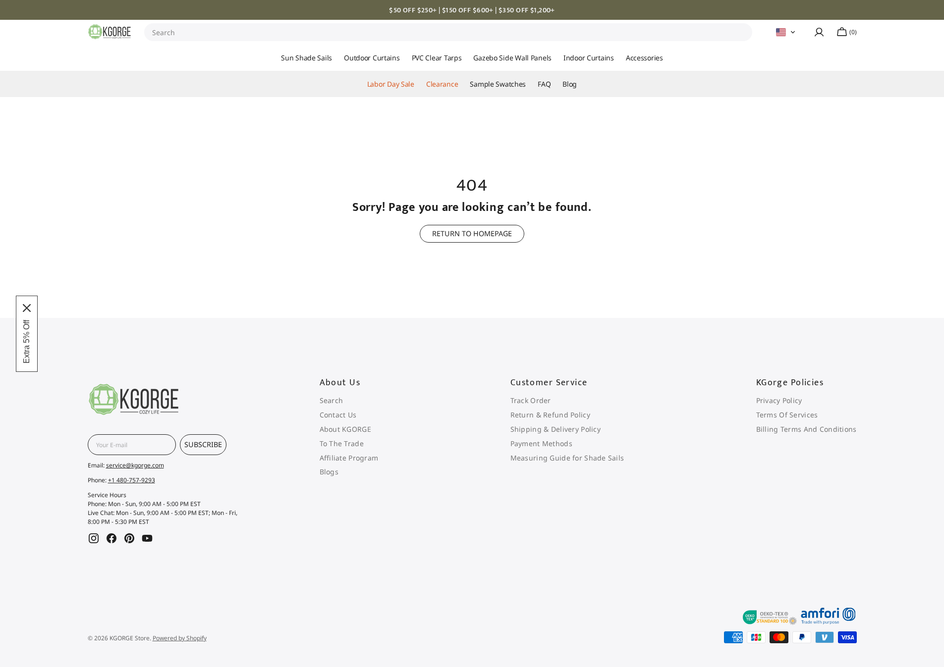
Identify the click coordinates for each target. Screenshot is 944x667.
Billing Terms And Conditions (806, 429)
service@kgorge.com (135, 465)
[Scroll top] (918, 533)
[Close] (27, 308)
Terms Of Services (787, 414)
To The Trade (342, 443)
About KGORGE (345, 429)
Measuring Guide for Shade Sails (567, 457)
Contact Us (338, 414)
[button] (786, 32)
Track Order (530, 401)
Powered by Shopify (180, 638)
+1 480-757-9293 (131, 480)
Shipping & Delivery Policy (555, 429)
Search (163, 32)
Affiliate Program (349, 457)
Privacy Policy (779, 401)
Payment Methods (541, 443)
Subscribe (203, 444)
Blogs (329, 471)
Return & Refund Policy (550, 414)
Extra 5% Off (26, 341)
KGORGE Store (130, 638)
